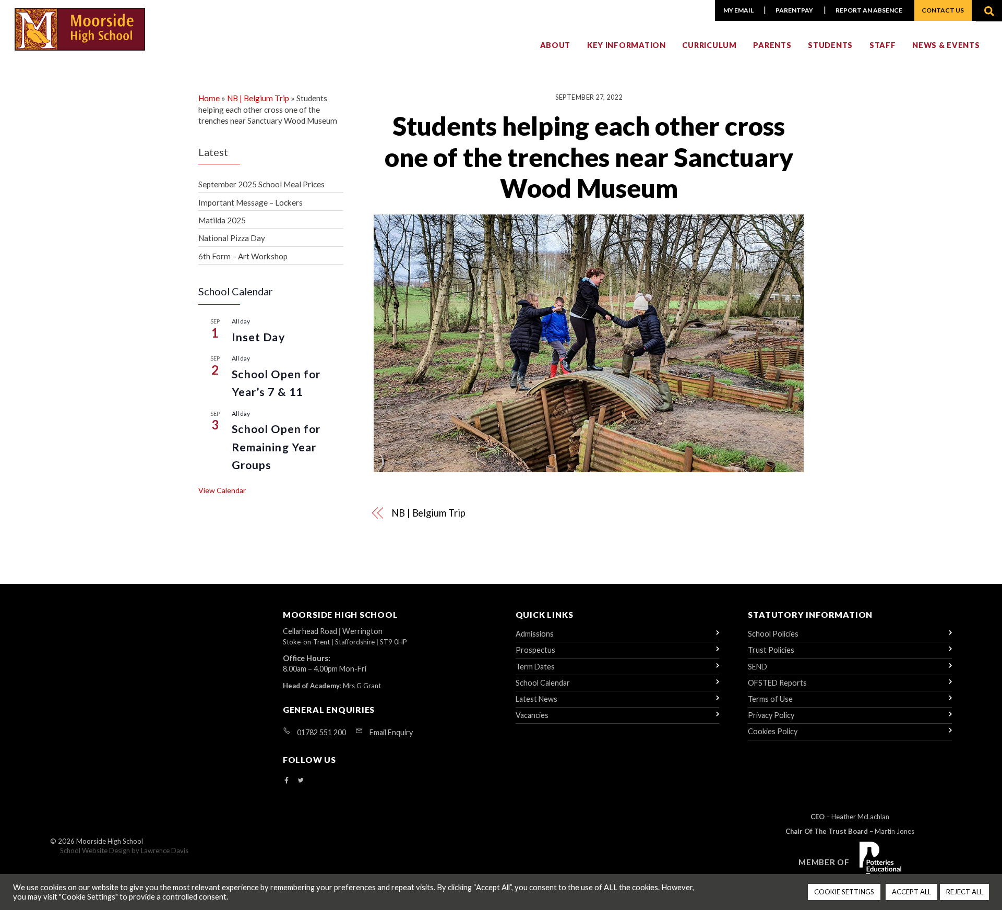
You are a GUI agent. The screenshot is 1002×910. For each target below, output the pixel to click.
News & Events (946, 45)
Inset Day (258, 337)
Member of (824, 862)
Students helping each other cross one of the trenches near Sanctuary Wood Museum (589, 156)
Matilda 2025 (222, 220)
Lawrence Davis (164, 850)
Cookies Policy (772, 731)
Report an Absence (869, 10)
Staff (882, 45)
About (555, 45)
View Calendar (222, 490)
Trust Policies (771, 649)
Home (209, 98)
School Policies (773, 633)
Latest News (536, 699)
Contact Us (943, 10)
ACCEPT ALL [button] (911, 892)
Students (830, 45)
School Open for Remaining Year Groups (276, 447)
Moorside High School (109, 841)
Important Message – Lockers (250, 202)
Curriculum (709, 45)
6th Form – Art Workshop (243, 256)
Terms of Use (770, 699)
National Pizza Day (231, 238)
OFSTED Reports (777, 682)
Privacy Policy (771, 715)
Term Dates (535, 666)
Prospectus (535, 649)
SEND (757, 666)
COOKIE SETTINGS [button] (844, 892)
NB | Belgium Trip (428, 513)
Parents (772, 45)
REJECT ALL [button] (964, 892)
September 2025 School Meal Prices (261, 184)
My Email (738, 10)
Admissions (535, 633)
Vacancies (532, 715)
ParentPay (794, 10)
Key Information (626, 45)
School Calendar (543, 682)
